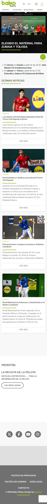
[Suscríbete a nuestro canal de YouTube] (28, 434)
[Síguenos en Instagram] (37, 434)
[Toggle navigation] (42, 4)
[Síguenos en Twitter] (9, 434)
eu (28, 4)
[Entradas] (35, 3)
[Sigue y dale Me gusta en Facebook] (19, 434)
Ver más (23, 141)
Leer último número (12, 385)
